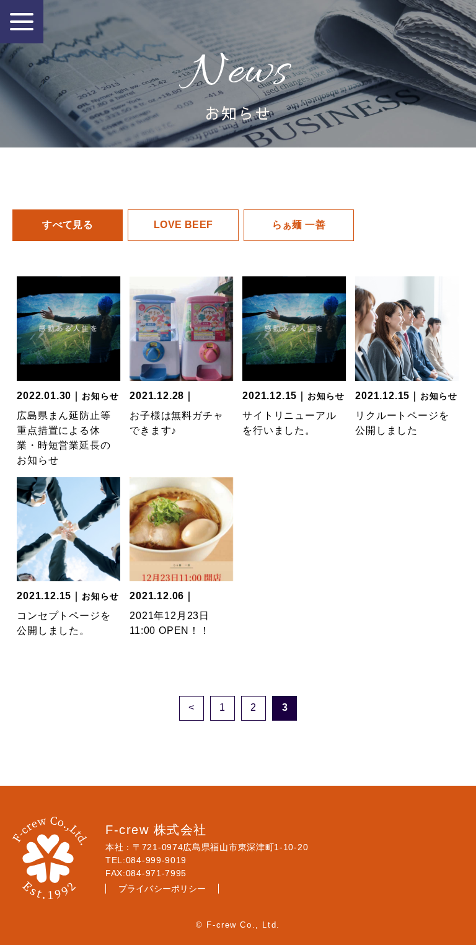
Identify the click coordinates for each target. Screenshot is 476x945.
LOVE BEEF (183, 224)
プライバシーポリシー (162, 889)
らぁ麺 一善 (298, 224)
